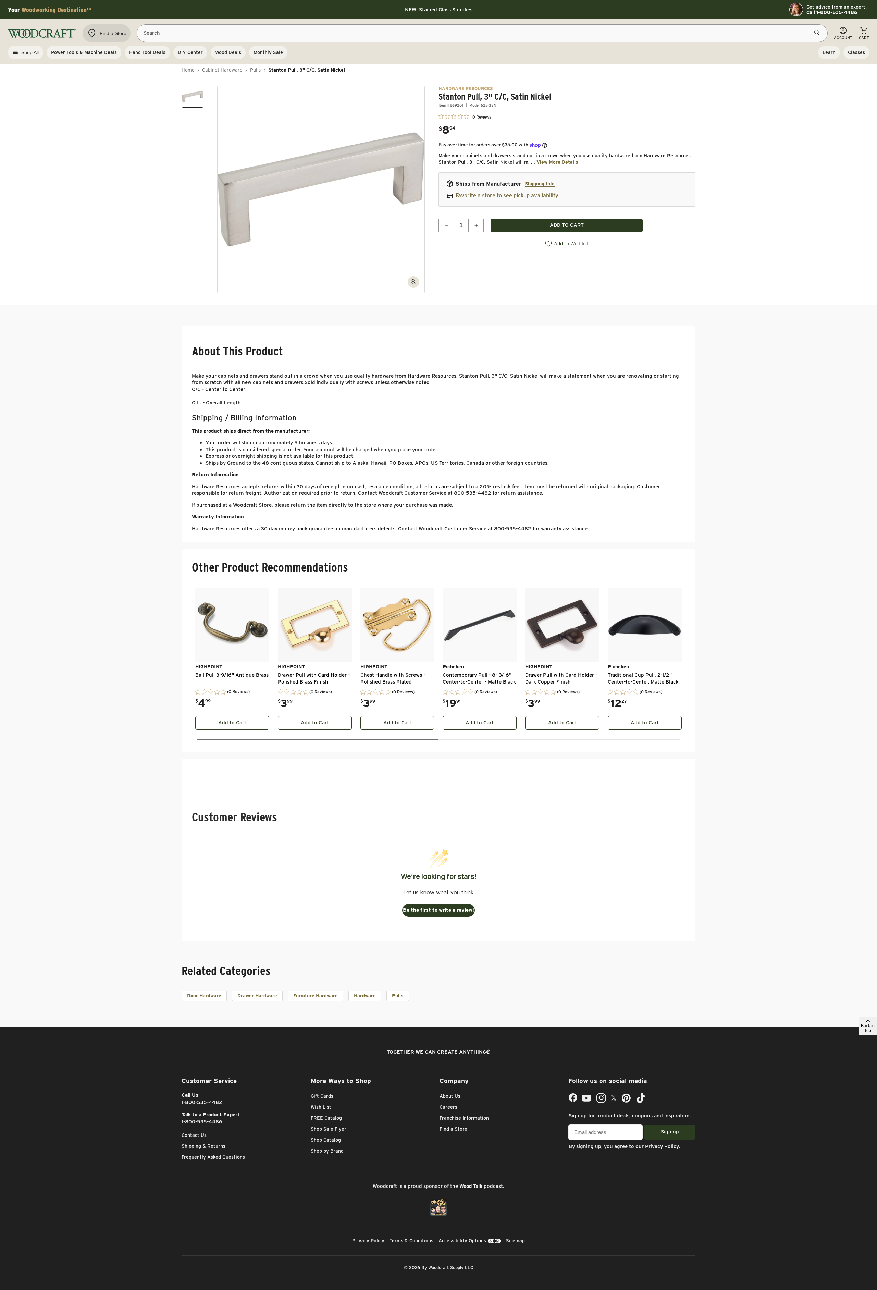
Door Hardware (204, 995)
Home (188, 70)
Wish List (321, 1107)
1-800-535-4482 (202, 1102)
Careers (448, 1107)
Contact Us (194, 1135)
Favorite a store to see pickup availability (507, 195)
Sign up (670, 1132)
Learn (829, 52)
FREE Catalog (326, 1118)
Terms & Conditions (411, 1240)
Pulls (255, 70)
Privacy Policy (662, 1146)
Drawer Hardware (257, 995)
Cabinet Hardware (222, 70)
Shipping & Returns (203, 1146)
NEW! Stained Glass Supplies (438, 10)
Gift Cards (322, 1096)
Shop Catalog (326, 1140)
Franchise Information (464, 1118)
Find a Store (453, 1129)
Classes (856, 52)
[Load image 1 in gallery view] (192, 97)
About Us (450, 1096)
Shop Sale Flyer (328, 1129)
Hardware (365, 995)
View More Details (557, 162)
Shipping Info (540, 183)
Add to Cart (232, 723)
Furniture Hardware (315, 995)
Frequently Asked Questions (213, 1157)
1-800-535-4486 (202, 1122)
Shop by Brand (327, 1151)
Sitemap (515, 1240)
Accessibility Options (462, 1240)
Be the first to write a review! (438, 910)
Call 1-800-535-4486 (831, 12)
